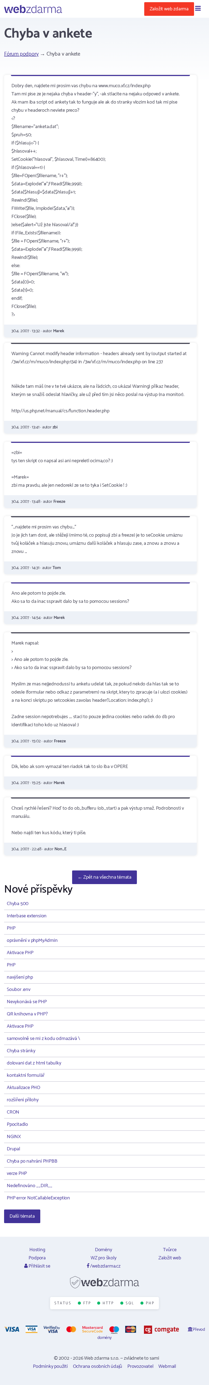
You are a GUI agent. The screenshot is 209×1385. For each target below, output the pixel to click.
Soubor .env (18, 989)
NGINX (14, 1137)
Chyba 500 (18, 904)
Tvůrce (170, 1250)
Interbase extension (27, 916)
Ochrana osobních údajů (97, 1366)
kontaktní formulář (25, 1075)
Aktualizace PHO (23, 1088)
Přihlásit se (38, 1266)
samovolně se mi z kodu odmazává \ (43, 1039)
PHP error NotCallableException (38, 1198)
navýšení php (20, 977)
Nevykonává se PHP (27, 1002)
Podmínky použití (50, 1366)
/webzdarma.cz (105, 1266)
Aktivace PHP (20, 953)
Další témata (22, 1216)
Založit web (169, 1258)
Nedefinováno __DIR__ (29, 1186)
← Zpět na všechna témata (104, 877)
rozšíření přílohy (23, 1100)
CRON (13, 1112)
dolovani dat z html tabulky (34, 1063)
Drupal (13, 1149)
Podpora (37, 1258)
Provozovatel (140, 1366)
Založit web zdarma (169, 9)
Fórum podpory (21, 54)
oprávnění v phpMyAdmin (32, 940)
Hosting (37, 1250)
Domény (103, 1250)
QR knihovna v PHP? (27, 1014)
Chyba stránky (21, 1051)
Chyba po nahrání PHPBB (32, 1161)
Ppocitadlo (17, 1124)
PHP (11, 928)
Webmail (167, 1366)
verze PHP (17, 1173)
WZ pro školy (103, 1258)
